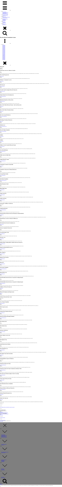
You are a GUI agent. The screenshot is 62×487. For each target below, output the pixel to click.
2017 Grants (4, 50)
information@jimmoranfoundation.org (4, 412)
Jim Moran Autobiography (5, 13)
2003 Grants (4, 58)
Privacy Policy (1, 421)
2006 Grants (4, 56)
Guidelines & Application (5, 15)
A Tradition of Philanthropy (5, 12)
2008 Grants (4, 55)
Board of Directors (4, 24)
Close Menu (1, 484)
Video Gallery (4, 22)
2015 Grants (4, 51)
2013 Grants (4, 52)
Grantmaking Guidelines (2, 417)
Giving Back (4, 20)
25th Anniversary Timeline (5, 14)
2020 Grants (4, 48)
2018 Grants (4, 49)
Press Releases (4, 19)
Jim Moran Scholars (5, 17)
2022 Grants (4, 47)
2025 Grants (4, 45)
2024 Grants (4, 46)
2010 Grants (4, 54)
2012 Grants (4, 53)
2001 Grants (4, 59)
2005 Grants (4, 57)
